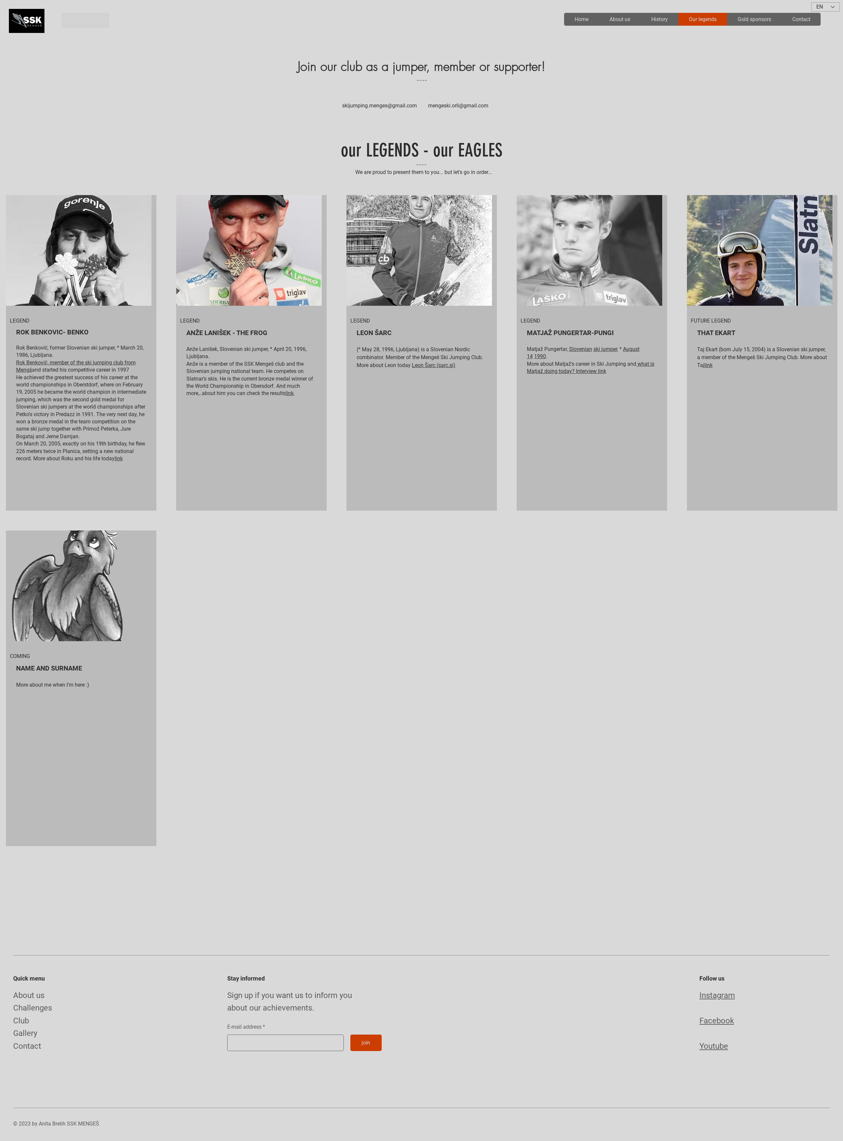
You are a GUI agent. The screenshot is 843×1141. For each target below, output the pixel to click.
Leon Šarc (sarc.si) (433, 365)
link (119, 458)
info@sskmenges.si (87, 928)
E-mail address (244, 1027)
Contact (27, 1046)
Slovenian (580, 349)
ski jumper (605, 349)
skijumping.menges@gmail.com (379, 105)
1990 (540, 356)
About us (28, 995)
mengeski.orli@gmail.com (458, 105)
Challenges (32, 1008)
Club (21, 1020)
